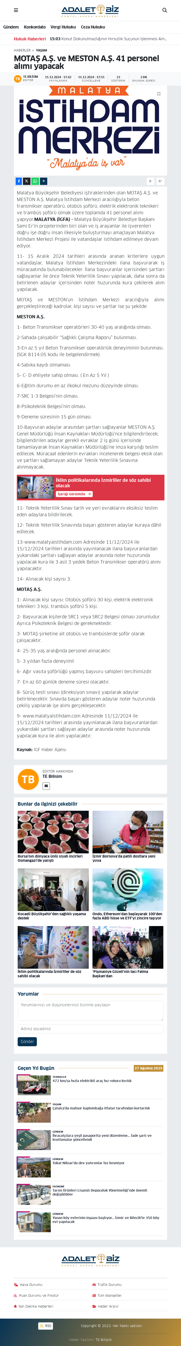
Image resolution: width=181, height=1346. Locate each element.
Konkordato (34, 27)
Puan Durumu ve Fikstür (39, 1295)
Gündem (11, 27)
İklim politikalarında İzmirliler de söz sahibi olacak (49, 973)
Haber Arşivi (108, 1306)
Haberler (22, 50)
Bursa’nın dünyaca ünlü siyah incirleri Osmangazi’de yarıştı (50, 858)
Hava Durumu (31, 1285)
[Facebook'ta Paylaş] (19, 181)
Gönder (27, 1041)
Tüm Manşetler (110, 1295)
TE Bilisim (52, 776)
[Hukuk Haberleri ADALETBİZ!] (90, 10)
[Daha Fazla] (43, 181)
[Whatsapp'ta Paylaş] (35, 181)
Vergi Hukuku (63, 27)
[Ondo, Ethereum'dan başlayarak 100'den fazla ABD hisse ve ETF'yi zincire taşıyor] (128, 889)
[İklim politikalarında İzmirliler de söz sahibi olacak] (53, 947)
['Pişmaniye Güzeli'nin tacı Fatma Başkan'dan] (128, 947)
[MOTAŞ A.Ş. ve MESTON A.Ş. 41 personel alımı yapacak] (90, 131)
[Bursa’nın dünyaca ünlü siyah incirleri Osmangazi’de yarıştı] (53, 831)
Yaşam (41, 50)
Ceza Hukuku (93, 27)
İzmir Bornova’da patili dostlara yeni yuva (123, 858)
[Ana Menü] (16, 10)
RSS (47, 1326)
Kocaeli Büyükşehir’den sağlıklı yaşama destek (52, 916)
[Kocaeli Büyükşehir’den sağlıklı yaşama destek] (53, 889)
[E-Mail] (46, 786)
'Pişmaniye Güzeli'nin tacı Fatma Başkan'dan (120, 973)
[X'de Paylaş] (26, 181)
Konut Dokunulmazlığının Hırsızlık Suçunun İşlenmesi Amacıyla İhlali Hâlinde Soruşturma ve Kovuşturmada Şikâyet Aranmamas (108, 38)
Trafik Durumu (110, 1285)
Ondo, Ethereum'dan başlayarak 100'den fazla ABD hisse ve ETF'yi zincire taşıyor (127, 916)
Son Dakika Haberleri (36, 1306)
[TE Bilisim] (28, 779)
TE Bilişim (104, 1340)
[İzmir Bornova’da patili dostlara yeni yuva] (128, 831)
